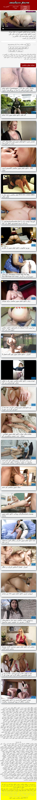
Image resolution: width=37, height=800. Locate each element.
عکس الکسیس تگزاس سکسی (25, 752)
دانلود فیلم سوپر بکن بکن (17, 720)
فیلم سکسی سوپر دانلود (15, 2)
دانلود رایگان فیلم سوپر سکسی (9, 709)
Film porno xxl (23, 792)
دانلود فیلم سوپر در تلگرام (8, 726)
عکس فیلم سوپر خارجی (11, 765)
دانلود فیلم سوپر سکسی (23, 729)
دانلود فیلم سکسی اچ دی (27, 745)
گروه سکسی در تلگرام (17, 772)
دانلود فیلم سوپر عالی (26, 735)
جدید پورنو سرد (15, 7)
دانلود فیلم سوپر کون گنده (16, 738)
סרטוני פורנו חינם (27, 768)
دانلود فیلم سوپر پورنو (31, 738)
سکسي (35, 763)
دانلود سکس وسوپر (27, 715)
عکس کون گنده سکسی (25, 757)
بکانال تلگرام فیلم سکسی (29, 778)
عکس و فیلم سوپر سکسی (11, 777)
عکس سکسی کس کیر (12, 754)
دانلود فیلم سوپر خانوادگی (29, 724)
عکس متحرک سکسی (12, 759)
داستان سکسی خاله (31, 749)
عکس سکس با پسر (28, 762)
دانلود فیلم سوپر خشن (15, 724)
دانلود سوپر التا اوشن (19, 712)
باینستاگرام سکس (12, 756)
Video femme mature (16, 795)
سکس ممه (21, 749)
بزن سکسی (11, 771)
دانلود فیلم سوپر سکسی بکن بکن (22, 730)
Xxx (28, 44)
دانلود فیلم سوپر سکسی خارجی (20, 732)
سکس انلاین (19, 771)
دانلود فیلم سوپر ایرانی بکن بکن (18, 47)
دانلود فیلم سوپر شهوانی (21, 733)
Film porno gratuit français (10, 792)
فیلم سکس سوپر (10, 751)
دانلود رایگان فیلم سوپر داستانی (28, 709)
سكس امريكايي (13, 749)
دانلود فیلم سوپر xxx (19, 717)
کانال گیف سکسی (27, 748)
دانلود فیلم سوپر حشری (10, 721)
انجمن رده (6, 6)
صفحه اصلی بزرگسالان (25, 8)
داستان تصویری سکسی (30, 780)
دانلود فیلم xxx (13, 743)
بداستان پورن (22, 743)
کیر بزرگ (6, 743)
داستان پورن (33, 765)
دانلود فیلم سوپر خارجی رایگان (28, 723)
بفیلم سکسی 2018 (31, 743)
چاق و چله (12, 50)
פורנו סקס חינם (27, 746)
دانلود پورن (27, 772)
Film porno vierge (29, 795)
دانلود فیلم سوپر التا (7, 718)
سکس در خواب (22, 756)
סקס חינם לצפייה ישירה (7, 748)
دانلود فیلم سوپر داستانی (23, 726)
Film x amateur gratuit (25, 793)
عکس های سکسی (12, 757)
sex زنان (30, 759)
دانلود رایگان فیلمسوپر (12, 711)
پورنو (21, 754)
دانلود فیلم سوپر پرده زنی (20, 736)
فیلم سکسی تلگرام (15, 763)
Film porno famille (12, 793)
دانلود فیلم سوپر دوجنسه (30, 727)
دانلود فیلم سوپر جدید (23, 721)
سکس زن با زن (24, 777)
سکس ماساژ (12, 774)
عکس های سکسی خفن (8, 762)
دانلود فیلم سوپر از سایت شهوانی (23, 718)
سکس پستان (26, 760)
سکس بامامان (29, 751)
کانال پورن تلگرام (11, 752)
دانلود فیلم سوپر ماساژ (13, 735)
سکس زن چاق (5, 763)
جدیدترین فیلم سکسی (13, 745)
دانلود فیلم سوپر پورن (6, 736)
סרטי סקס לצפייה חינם (13, 775)
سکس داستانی (8, 778)
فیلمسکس (18, 748)
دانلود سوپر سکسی (31, 714)
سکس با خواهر (20, 751)
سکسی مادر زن (9, 760)
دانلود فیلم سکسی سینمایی (24, 774)
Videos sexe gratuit (14, 796)
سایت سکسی (18, 778)
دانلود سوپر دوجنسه (6, 712)
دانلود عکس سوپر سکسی (14, 715)
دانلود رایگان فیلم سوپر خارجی (11, 708)
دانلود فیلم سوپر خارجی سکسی (10, 723)
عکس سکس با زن (27, 763)
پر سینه (20, 50)
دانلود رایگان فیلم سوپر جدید (29, 708)
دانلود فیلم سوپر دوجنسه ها (14, 727)
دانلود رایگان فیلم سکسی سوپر (28, 711)
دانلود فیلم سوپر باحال (31, 720)
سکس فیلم (19, 762)
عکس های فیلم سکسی (9, 769)
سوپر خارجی (25, 766)
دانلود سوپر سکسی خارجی (17, 714)
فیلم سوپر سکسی (24, 765)
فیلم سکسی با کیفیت (26, 775)
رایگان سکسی (23, 759)
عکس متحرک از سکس (30, 771)
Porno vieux (24, 796)
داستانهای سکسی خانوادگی (15, 746)
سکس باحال (18, 760)
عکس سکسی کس (16, 768)
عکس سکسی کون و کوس (24, 769)
